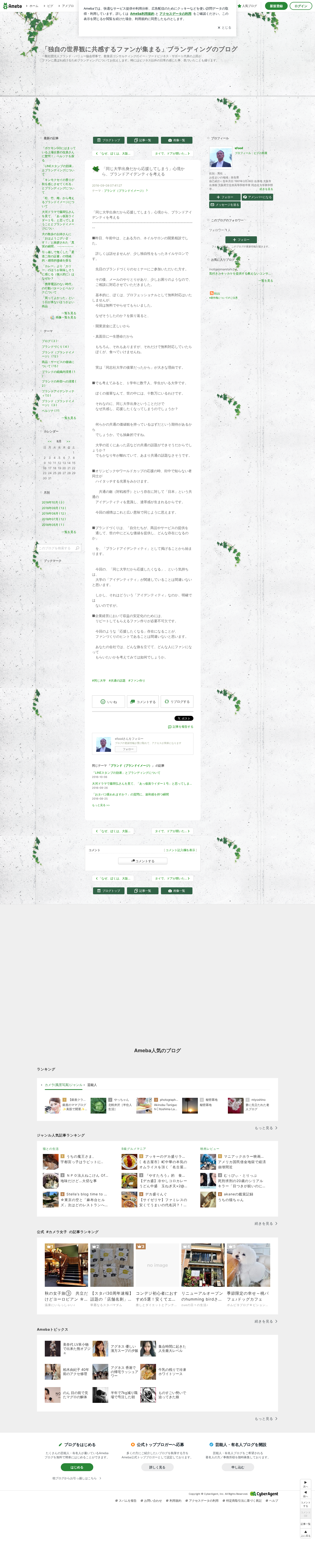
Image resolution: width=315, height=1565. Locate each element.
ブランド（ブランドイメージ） (124, 190)
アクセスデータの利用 (204, 1500)
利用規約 (175, 1500)
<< (50, 441)
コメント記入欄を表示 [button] (180, 850)
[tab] (63, 1085)
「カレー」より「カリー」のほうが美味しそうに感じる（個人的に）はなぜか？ (58, 272)
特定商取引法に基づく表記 (244, 1500)
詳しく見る (157, 1467)
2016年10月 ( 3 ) (53, 502)
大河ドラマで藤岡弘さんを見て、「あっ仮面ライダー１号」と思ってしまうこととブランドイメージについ (142, 783)
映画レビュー (210, 1149)
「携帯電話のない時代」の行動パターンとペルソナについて (58, 288)
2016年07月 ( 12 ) (54, 519)
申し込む (238, 1467)
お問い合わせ (153, 1500)
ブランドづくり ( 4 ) (55, 346)
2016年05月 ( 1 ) (53, 525)
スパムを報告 (128, 1500)
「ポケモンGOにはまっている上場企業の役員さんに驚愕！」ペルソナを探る (59, 154)
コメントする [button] (146, 702)
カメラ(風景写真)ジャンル (63, 1085)
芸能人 (92, 1085)
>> (68, 441)
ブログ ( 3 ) (49, 341)
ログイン (301, 6)
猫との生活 (51, 1149)
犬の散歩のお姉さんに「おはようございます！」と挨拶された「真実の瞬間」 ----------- (58, 240)
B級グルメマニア (134, 1149)
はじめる (77, 1467)
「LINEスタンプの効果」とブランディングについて (126, 772)
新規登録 (276, 6)
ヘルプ (273, 1500)
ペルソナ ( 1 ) (50, 411)
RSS (217, 293)
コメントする (145, 861)
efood (239, 148)
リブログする (180, 702)
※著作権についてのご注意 (223, 297)
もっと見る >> (101, 805)
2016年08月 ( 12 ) (54, 513)
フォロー (128, 749)
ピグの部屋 (260, 153)
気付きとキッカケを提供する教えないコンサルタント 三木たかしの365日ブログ (241, 273)
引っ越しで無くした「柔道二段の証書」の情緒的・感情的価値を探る (58, 256)
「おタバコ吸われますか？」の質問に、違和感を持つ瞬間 (130, 794)
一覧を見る (265, 280)
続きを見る (266, 189)
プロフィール (243, 153)
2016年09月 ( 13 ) (54, 508)
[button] (305, 1533)
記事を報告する (183, 726)
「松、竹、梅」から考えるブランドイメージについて (58, 202)
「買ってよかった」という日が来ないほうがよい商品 (58, 302)
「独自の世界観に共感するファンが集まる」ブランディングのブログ (140, 49)
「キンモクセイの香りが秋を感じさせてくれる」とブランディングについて (58, 186)
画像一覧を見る (66, 317)
